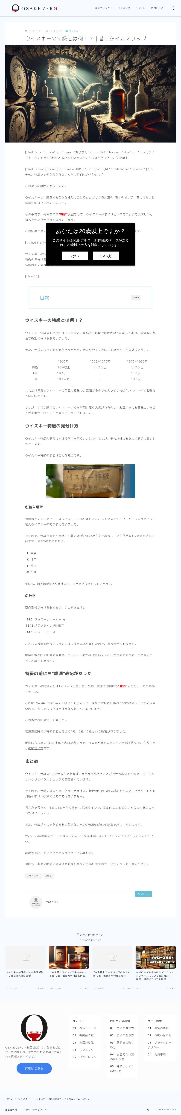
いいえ (106, 256)
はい (75, 256)
